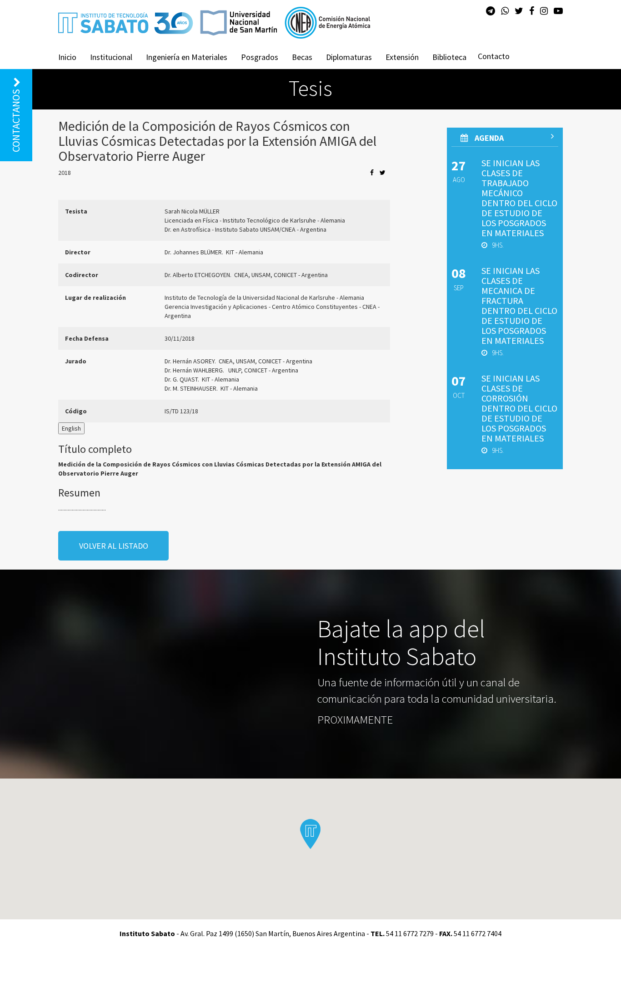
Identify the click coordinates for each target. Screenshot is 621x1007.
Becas (302, 57)
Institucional (111, 57)
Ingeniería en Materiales (186, 57)
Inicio (67, 57)
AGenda (488, 138)
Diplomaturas (349, 57)
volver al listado (113, 546)
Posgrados (259, 57)
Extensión (402, 57)
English (71, 428)
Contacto (494, 56)
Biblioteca (449, 57)
